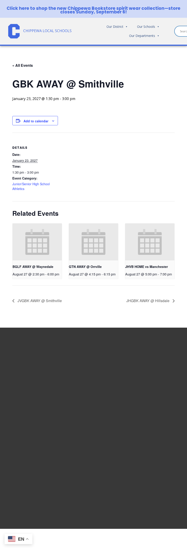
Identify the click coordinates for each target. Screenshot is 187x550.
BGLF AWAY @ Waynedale (33, 266)
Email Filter (148, 367)
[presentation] (37, 242)
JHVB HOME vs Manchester (146, 266)
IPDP (143, 405)
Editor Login (149, 432)
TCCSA (144, 416)
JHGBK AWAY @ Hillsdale (148, 300)
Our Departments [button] (142, 35)
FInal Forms (148, 383)
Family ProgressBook (157, 378)
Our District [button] (114, 26)
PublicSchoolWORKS (156, 427)
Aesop (144, 411)
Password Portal (153, 389)
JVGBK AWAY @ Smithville (39, 300)
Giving (144, 421)
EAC (142, 400)
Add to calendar (35, 121)
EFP (142, 394)
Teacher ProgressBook (159, 372)
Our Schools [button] (146, 26)
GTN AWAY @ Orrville (85, 266)
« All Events (22, 65)
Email (143, 361)
